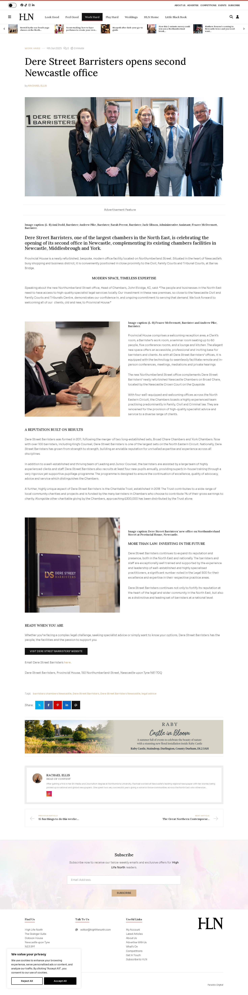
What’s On (132, 946)
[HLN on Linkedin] (33, 5)
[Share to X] (39, 705)
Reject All (27, 981)
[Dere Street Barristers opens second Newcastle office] (26, 17)
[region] (44, 968)
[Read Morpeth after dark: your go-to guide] (59, 28)
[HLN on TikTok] (26, 5)
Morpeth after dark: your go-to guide (81, 28)
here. (67, 662)
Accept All (60, 981)
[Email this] (76, 705)
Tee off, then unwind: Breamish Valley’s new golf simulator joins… (220, 29)
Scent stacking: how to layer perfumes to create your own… (35, 28)
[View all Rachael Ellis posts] (37, 780)
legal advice (149, 693)
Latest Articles (134, 933)
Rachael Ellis (37, 85)
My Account (133, 929)
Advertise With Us (136, 942)
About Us (180, 5)
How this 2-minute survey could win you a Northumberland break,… (128, 29)
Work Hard (32, 48)
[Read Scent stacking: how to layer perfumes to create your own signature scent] (13, 28)
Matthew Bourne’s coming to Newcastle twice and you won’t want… (174, 29)
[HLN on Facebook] (22, 5)
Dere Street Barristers (86, 693)
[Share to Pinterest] (57, 705)
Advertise (193, 5)
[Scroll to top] (240, 987)
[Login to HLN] (237, 17)
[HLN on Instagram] (29, 5)
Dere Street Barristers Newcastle (120, 693)
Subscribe (234, 5)
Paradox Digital (215, 985)
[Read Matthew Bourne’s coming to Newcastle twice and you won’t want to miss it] (151, 28)
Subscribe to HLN (136, 959)
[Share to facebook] (48, 705)
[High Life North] (210, 923)
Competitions (208, 5)
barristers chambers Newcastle (52, 693)
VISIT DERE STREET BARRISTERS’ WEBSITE (56, 651)
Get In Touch (133, 955)
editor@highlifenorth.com (95, 929)
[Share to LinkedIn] (67, 705)
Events (222, 5)
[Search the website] (231, 17)
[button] (13, 17)
